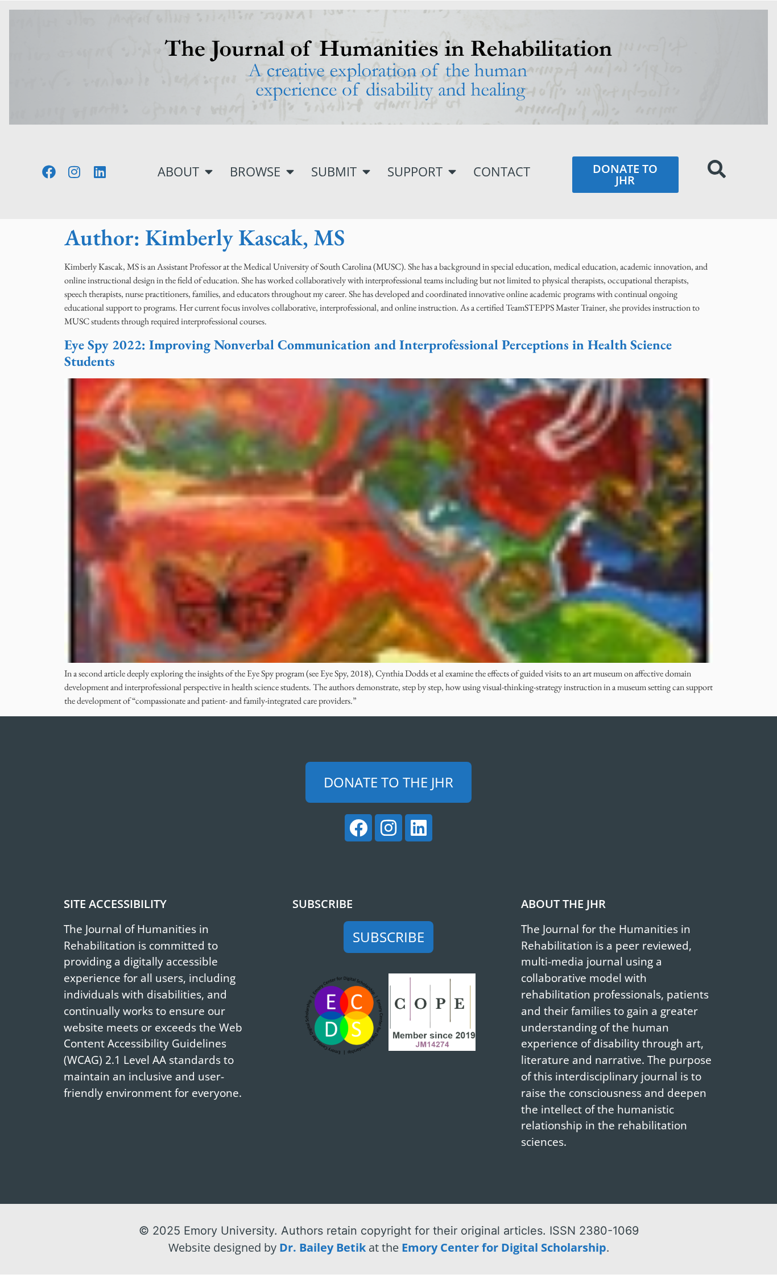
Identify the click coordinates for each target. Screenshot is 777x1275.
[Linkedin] (100, 171)
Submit (334, 171)
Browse (255, 171)
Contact (501, 171)
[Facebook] (49, 171)
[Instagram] (74, 171)
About (178, 171)
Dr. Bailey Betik (322, 1247)
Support (415, 171)
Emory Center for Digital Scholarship (504, 1247)
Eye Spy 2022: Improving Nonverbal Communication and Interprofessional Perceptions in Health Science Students (368, 353)
